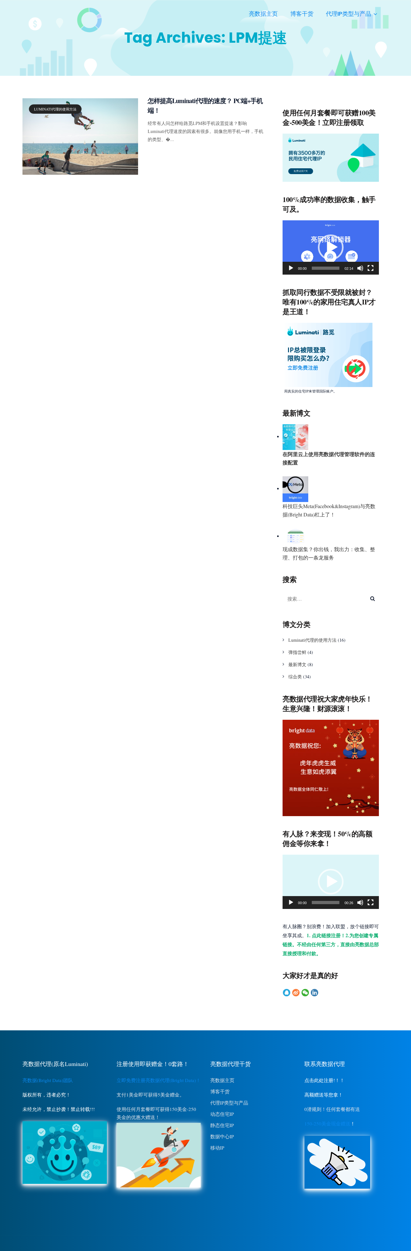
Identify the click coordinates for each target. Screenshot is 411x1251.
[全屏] (370, 268)
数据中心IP (222, 1136)
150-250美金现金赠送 (327, 1123)
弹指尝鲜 (297, 652)
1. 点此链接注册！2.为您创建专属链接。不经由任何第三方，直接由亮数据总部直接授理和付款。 (331, 944)
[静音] (360, 268)
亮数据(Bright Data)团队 (47, 1080)
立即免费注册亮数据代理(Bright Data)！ (159, 1080)
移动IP (217, 1147)
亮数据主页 (263, 14)
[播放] (291, 268)
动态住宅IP (222, 1114)
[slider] (325, 268)
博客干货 (301, 14)
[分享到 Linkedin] (314, 992)
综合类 (295, 677)
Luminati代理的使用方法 (55, 109)
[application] (331, 247)
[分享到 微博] (296, 992)
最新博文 (297, 664)
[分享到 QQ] (286, 992)
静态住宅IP (222, 1125)
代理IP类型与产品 (348, 14)
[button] (331, 247)
